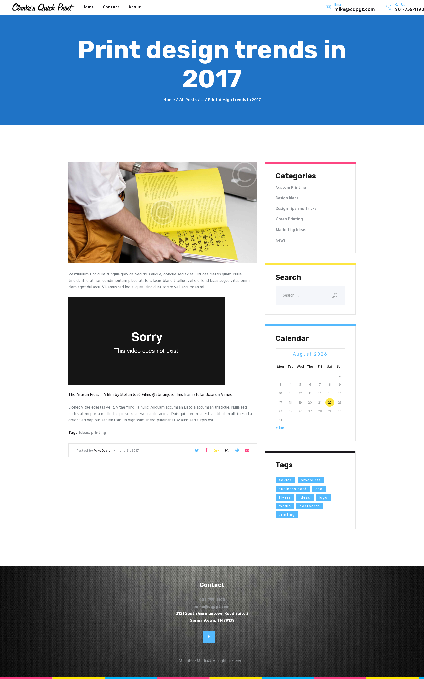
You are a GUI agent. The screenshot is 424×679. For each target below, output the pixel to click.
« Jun (280, 428)
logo (323, 497)
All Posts (188, 99)
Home (169, 100)
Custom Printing (291, 187)
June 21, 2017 (128, 451)
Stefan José (204, 394)
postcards (310, 506)
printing (98, 433)
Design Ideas (287, 198)
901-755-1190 (212, 600)
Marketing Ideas (291, 230)
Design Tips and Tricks (296, 208)
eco (319, 489)
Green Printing (289, 219)
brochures (311, 480)
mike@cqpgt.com (212, 607)
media (285, 506)
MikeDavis (102, 451)
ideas (84, 433)
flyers (285, 497)
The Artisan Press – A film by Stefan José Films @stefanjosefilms (125, 394)
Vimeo (227, 394)
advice (285, 480)
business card (293, 489)
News (281, 240)
